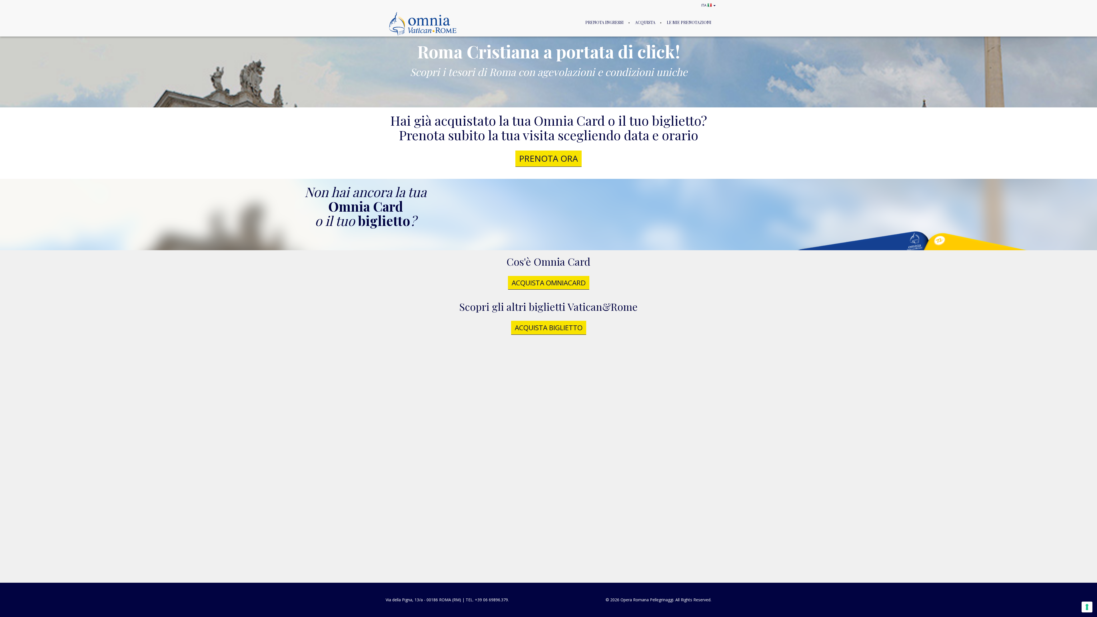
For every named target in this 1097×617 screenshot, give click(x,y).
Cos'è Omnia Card (548, 261)
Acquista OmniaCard (549, 282)
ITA (704, 5)
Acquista (645, 22)
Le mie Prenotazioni (689, 22)
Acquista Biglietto (548, 327)
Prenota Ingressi (604, 22)
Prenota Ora (548, 158)
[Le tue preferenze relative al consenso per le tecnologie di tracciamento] (1087, 607)
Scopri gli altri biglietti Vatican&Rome (548, 306)
